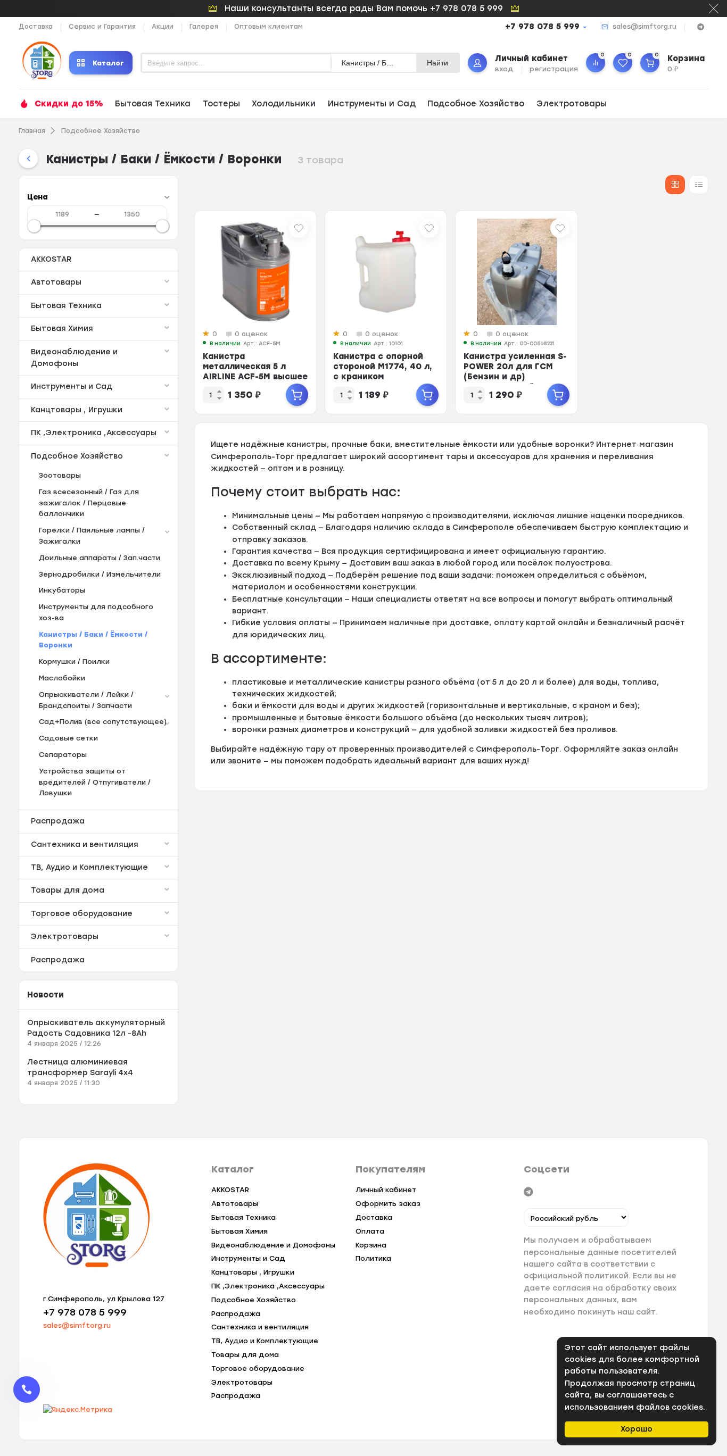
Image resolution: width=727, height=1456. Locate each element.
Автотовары (56, 282)
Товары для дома (67, 890)
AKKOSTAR (51, 259)
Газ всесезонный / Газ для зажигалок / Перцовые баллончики (89, 503)
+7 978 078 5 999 (542, 26)
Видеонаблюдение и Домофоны (74, 357)
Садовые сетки (68, 738)
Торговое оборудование (82, 913)
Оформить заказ (388, 1204)
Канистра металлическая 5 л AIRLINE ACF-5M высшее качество (255, 372)
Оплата (370, 1231)
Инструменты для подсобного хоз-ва (96, 612)
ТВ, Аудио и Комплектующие (89, 867)
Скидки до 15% (69, 104)
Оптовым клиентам (268, 26)
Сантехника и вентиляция (84, 844)
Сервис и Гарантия (102, 26)
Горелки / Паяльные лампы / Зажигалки (92, 535)
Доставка (36, 26)
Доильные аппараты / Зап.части (99, 558)
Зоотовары (60, 475)
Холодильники (284, 104)
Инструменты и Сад (372, 104)
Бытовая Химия (62, 328)
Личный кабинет (386, 1190)
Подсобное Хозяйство (475, 104)
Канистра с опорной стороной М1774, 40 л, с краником (382, 366)
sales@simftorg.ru (644, 26)
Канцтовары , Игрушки (76, 409)
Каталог (108, 63)
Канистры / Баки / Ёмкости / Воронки (93, 640)
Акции (163, 26)
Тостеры (221, 104)
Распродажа (58, 821)
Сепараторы (63, 755)
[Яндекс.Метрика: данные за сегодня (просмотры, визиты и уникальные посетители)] (77, 1410)
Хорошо (636, 1429)
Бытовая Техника (153, 104)
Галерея (203, 26)
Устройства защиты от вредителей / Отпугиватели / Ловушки (95, 782)
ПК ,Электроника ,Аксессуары (93, 432)
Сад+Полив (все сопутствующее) (103, 722)
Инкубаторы (62, 590)
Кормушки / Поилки (74, 661)
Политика (373, 1258)
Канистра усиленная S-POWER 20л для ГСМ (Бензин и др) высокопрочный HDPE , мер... (515, 377)
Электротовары (571, 104)
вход (504, 69)
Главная (32, 131)
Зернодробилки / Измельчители (100, 574)
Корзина (371, 1245)
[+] (297, 395)
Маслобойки (62, 678)
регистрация (554, 69)
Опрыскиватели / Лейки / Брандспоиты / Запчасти (86, 700)
